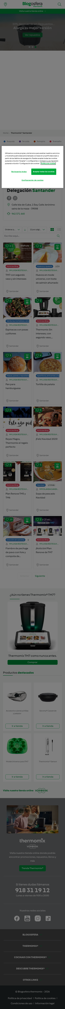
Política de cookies (48, 163)
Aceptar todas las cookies (44, 172)
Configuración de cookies (33, 180)
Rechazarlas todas (19, 172)
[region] (32, 167)
